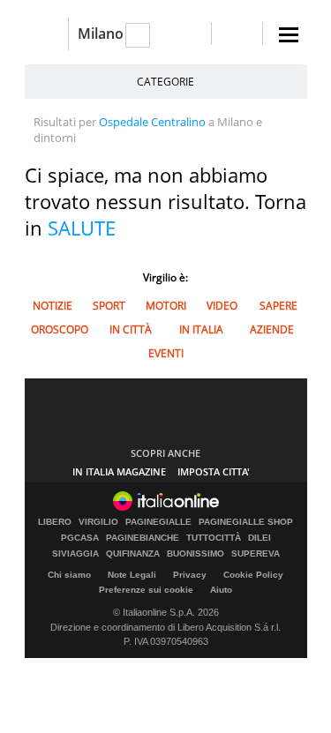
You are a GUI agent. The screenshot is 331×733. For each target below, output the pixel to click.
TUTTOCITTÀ (213, 538)
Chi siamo (69, 575)
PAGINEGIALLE (158, 522)
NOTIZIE (52, 305)
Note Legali (132, 575)
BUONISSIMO (195, 554)
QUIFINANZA (133, 554)
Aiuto (221, 590)
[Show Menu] (288, 35)
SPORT (109, 305)
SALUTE (82, 227)
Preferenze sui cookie (146, 590)
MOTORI (166, 305)
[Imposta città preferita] (46, 34)
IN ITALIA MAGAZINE (119, 471)
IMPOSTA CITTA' (213, 471)
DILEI (259, 538)
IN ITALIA (201, 329)
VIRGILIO (98, 522)
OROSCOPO (59, 329)
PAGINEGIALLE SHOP (246, 522)
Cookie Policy (253, 575)
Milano (101, 33)
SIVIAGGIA (75, 554)
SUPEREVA (255, 554)
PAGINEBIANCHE (142, 538)
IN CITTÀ (130, 329)
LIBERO (54, 522)
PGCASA (80, 538)
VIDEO (222, 305)
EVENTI (166, 353)
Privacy (190, 575)
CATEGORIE (165, 81)
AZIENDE (272, 329)
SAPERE (278, 305)
